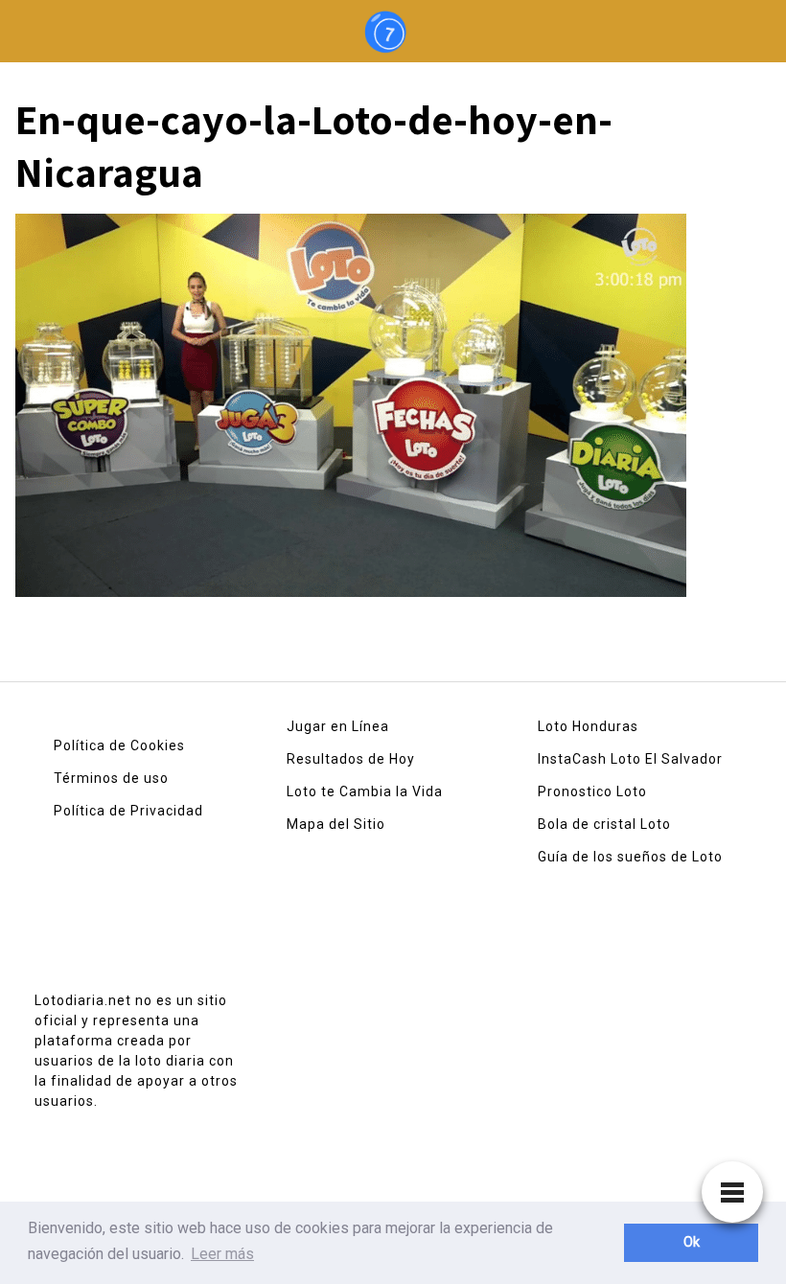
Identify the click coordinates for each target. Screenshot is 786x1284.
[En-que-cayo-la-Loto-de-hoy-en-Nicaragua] (350, 411)
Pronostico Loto (592, 791)
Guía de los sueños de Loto (630, 856)
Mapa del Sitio (336, 824)
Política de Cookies (119, 745)
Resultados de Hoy (351, 759)
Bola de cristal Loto (604, 824)
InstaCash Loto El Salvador (630, 759)
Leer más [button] (222, 1254)
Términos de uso (111, 778)
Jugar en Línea (338, 726)
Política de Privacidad (128, 810)
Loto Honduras (588, 726)
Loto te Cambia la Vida (365, 791)
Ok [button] (691, 1242)
